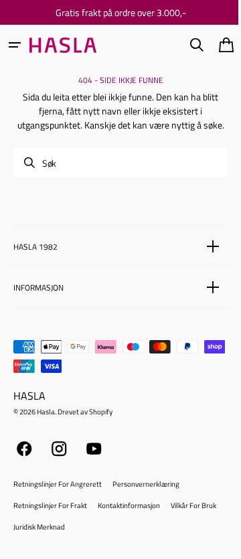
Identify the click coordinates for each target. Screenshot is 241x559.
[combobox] (115, 176)
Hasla (46, 425)
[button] (14, 45)
